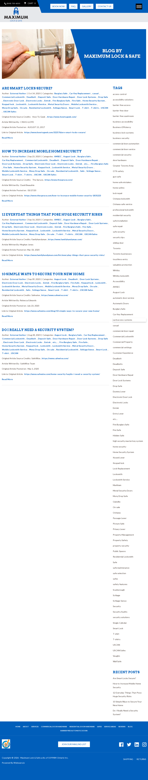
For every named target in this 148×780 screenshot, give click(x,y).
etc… (86, 164)
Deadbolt (31, 97)
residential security (122, 215)
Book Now (58, 6)
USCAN (104, 108)
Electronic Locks (34, 100)
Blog (130, 726)
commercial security (122, 154)
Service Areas (110, 726)
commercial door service (124, 149)
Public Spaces (119, 551)
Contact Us (104, 6)
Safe (82, 171)
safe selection (119, 573)
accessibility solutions (123, 99)
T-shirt (85, 108)
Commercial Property (123, 342)
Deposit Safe (44, 97)
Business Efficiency (122, 127)
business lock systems (123, 132)
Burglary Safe (60, 93)
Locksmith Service (37, 104)
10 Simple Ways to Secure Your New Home (43, 274)
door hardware (119, 160)
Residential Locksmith (40, 108)
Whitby (116, 270)
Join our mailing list (74, 744)
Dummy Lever (119, 391)
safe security (119, 231)
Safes (99, 726)
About (26, 726)
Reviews (122, 726)
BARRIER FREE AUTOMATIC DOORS (74, 731)
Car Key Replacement (79, 93)
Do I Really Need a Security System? (38, 330)
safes (115, 579)
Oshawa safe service (122, 204)
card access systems (122, 320)
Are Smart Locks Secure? (27, 88)
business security (121, 138)
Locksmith (21, 104)
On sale (23, 108)
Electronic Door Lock (13, 100)
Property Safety (120, 540)
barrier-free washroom (123, 116)
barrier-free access (122, 105)
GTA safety (118, 171)
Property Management (123, 535)
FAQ (73, 6)
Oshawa (117, 512)
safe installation (120, 221)
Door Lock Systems (86, 97)
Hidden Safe (118, 435)
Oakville (116, 501)
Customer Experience (123, 353)
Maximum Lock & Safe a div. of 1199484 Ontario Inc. (44, 757)
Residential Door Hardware (82, 726)
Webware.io (19, 763)
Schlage (116, 595)
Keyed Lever (119, 457)
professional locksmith (123, 210)
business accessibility (123, 121)
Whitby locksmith (121, 276)
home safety (118, 187)
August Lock (69, 156)
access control (119, 94)
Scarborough (119, 590)
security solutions (121, 617)
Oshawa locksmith (121, 198)
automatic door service (123, 298)
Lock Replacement (121, 468)
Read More (7, 137)
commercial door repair (123, 331)
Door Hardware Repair (64, 97)
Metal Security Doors (58, 104)
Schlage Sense (60, 108)
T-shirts (95, 108)
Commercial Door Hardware (54, 726)
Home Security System (94, 100)
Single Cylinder (120, 623)
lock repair (117, 193)
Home (17, 726)
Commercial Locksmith (13, 97)
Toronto (117, 248)
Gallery (86, 6)
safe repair (118, 226)
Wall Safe (117, 661)
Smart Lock (74, 108)
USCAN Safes (9, 111)
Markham (117, 485)
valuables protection (122, 265)
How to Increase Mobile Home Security (42, 151)
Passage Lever (119, 518)
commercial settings (122, 347)
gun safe (117, 176)
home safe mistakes (122, 182)
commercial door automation (126, 143)
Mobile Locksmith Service (83, 104)
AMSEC (57, 156)
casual (95, 93)
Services (35, 726)
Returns (141, 759)
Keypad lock (8, 104)
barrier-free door (120, 110)
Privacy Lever (119, 529)
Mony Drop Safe (10, 108)
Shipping (128, 759)
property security (121, 545)
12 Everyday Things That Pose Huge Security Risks (52, 214)
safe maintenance (121, 568)
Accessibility (119, 281)
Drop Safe (103, 97)
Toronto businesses (122, 254)
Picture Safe (118, 523)
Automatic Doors (121, 303)
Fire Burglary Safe (61, 100)
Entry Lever (118, 413)
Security (117, 606)
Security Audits (120, 612)
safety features (120, 584)
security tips (119, 237)
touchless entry (120, 259)
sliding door (118, 243)
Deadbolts (118, 364)
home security (119, 446)
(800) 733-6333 (13, 3)
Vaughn (116, 656)
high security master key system (128, 441)
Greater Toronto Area (123, 165)
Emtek (47, 100)
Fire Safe (76, 100)
